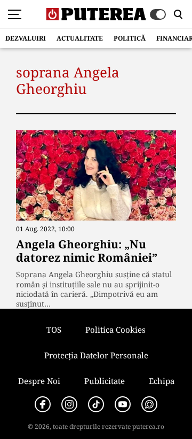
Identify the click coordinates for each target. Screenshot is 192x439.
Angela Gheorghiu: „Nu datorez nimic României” (86, 251)
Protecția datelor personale (96, 355)
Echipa (161, 381)
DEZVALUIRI (25, 38)
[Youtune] (123, 404)
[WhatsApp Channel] (149, 404)
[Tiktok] (96, 404)
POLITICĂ (130, 38)
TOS (53, 329)
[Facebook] (43, 404)
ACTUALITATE (80, 38)
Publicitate (104, 381)
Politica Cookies (115, 329)
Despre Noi (39, 381)
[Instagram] (69, 404)
